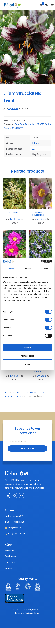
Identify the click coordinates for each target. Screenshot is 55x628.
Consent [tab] (10, 268)
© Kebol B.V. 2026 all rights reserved (28, 609)
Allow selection (27, 356)
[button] (52, 5)
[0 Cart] (41, 5)
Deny (27, 364)
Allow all (27, 347)
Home (7, 392)
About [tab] (45, 268)
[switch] (48, 320)
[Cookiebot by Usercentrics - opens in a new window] (41, 261)
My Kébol (13, 108)
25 (33, 148)
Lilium (35, 143)
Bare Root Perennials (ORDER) (29, 124)
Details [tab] (27, 268)
